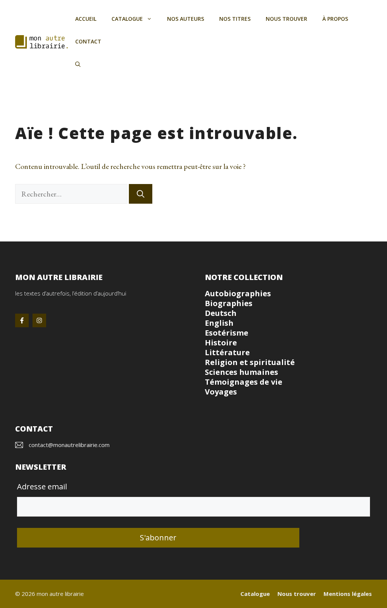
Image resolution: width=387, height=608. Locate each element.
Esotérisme (226, 333)
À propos (335, 18)
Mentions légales (348, 593)
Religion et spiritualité (250, 362)
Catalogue (127, 18)
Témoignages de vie (243, 382)
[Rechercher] (140, 194)
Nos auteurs (185, 18)
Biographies (228, 303)
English (219, 323)
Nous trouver (286, 18)
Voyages (221, 392)
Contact (88, 41)
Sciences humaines (241, 372)
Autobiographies (238, 293)
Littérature (227, 352)
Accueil (85, 18)
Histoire (221, 342)
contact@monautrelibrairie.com (69, 445)
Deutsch (221, 313)
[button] (78, 64)
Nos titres (235, 18)
